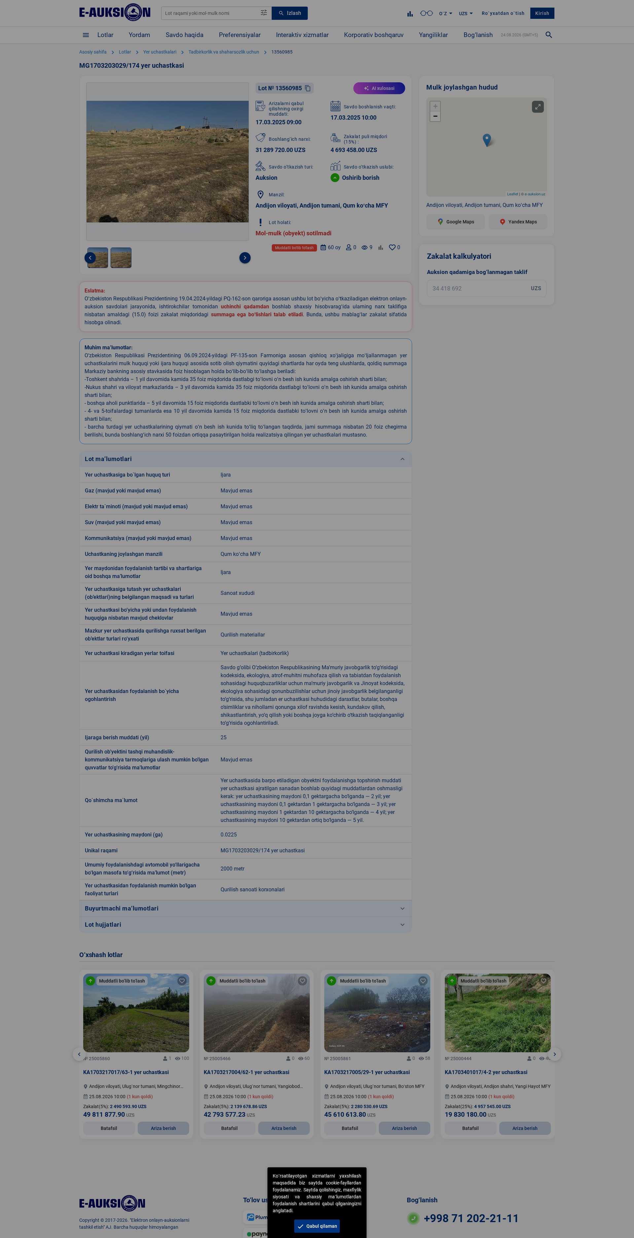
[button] (317, 1226)
